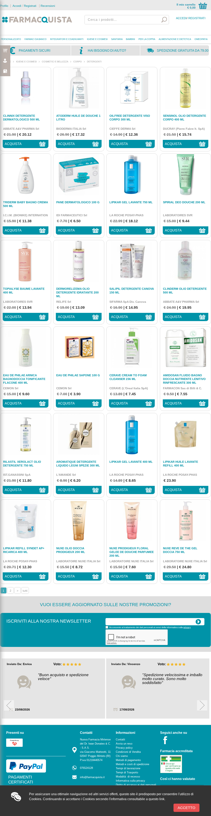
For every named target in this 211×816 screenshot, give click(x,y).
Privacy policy (124, 747)
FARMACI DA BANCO (36, 39)
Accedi (16, 5)
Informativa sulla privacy (130, 780)
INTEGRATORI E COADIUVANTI (66, 39)
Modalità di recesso (128, 776)
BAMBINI (130, 39)
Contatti (120, 739)
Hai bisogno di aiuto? (107, 50)
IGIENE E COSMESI (97, 39)
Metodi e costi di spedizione (132, 764)
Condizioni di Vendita (128, 751)
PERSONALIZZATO (11, 39)
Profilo (4, 5)
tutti (25, 590)
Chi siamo (122, 756)
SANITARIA (117, 39)
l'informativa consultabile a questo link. (137, 799)
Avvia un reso (124, 743)
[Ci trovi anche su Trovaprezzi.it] (14, 742)
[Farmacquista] (37, 19)
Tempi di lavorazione (128, 768)
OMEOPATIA (201, 39)
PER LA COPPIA (146, 39)
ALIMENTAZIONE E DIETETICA (175, 39)
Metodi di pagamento (128, 760)
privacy (187, 627)
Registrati (30, 5)
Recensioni (48, 5)
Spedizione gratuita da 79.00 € (183, 52)
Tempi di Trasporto (127, 772)
